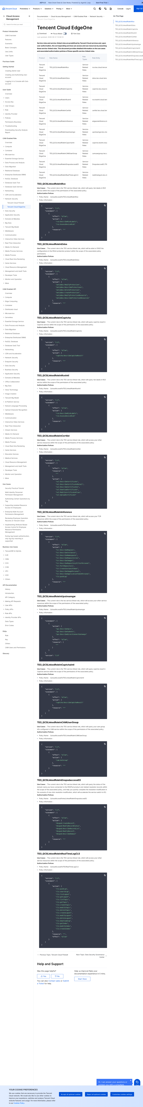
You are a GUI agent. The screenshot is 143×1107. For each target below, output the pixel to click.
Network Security (96, 16)
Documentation (42, 16)
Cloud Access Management (61, 16)
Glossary (6, 653)
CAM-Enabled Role (80, 16)
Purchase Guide (8, 61)
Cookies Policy (18, 1103)
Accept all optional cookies (70, 1094)
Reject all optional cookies (96, 1094)
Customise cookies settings (122, 1094)
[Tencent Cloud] (9, 8)
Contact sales (54, 981)
